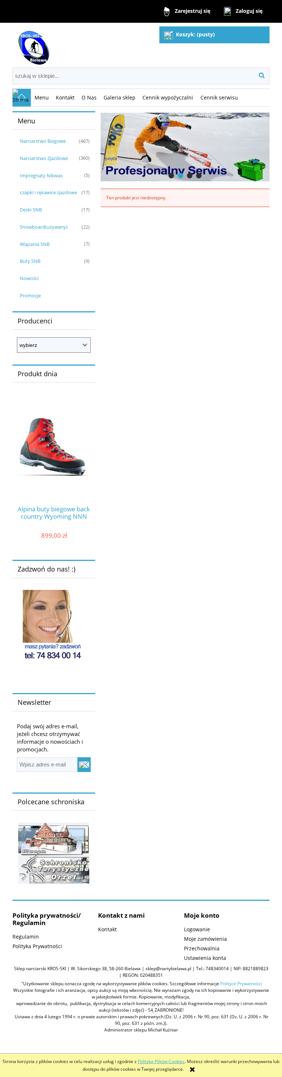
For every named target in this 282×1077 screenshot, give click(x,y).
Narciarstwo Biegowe (43, 141)
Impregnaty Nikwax (41, 175)
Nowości (29, 278)
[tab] (171, 175)
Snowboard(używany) (44, 227)
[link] (185, 147)
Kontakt (107, 929)
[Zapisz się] (84, 764)
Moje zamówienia (205, 938)
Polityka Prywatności (37, 946)
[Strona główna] (32, 45)
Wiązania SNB (35, 244)
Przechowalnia (202, 948)
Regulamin (25, 936)
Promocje (30, 295)
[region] (185, 147)
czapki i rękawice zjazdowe (48, 192)
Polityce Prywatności (241, 983)
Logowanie (197, 929)
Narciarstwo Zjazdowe (44, 158)
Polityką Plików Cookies (161, 1061)
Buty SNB (30, 261)
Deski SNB (31, 209)
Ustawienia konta (205, 957)
